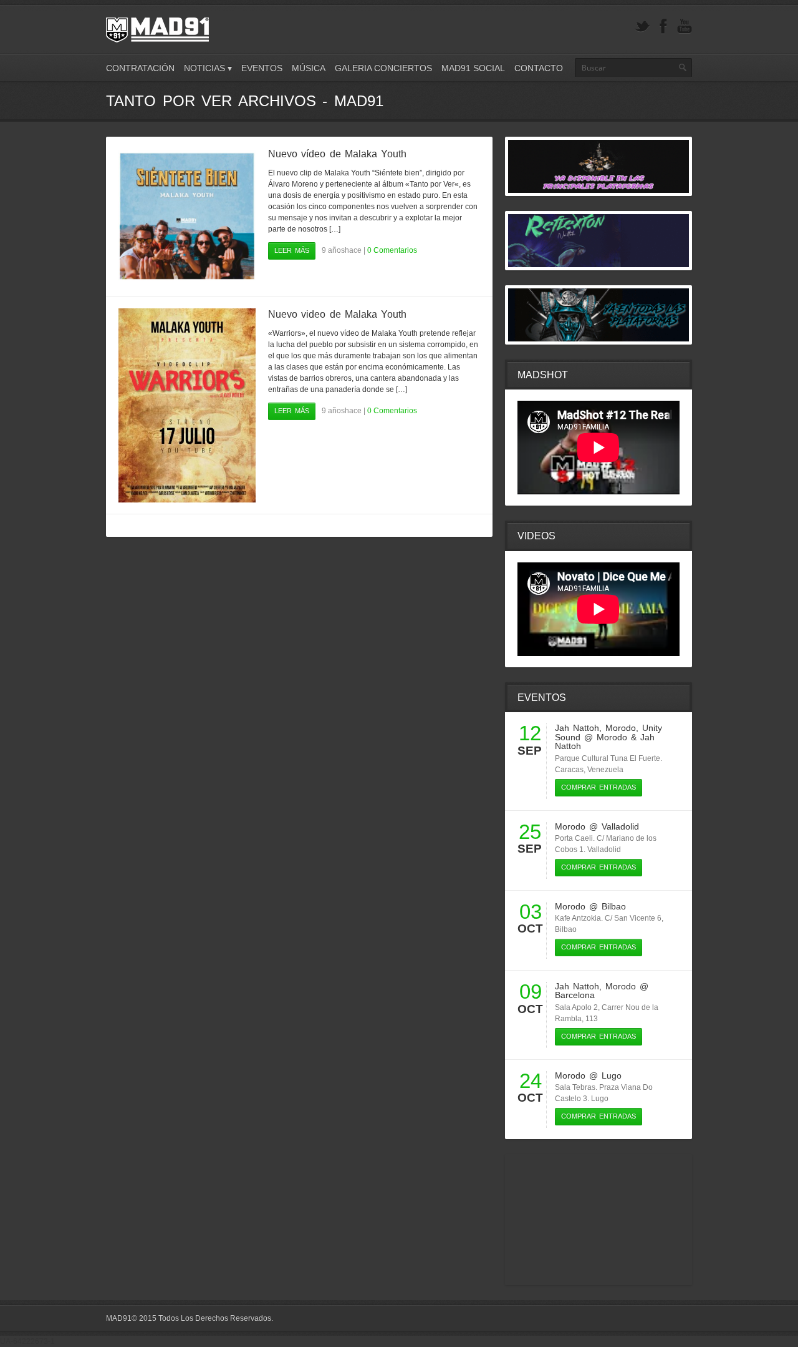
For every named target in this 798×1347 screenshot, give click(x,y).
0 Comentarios (392, 250)
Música (308, 68)
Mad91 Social (473, 68)
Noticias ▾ (208, 68)
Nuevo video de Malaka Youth (337, 314)
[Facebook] (663, 26)
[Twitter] (642, 26)
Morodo (620, 728)
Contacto (538, 68)
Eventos (261, 68)
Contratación (140, 68)
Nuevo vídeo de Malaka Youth (337, 154)
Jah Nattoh (577, 728)
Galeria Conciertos (383, 68)
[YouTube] (684, 26)
